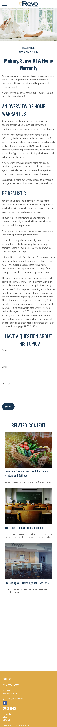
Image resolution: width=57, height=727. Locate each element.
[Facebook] (5, 703)
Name (5, 349)
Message (6, 383)
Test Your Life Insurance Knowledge (24, 527)
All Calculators (8, 720)
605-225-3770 (13, 685)
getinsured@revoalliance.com (13, 698)
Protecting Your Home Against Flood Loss (27, 583)
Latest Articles (8, 714)
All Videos (6, 717)
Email (4, 366)
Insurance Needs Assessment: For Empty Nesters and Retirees (26, 473)
